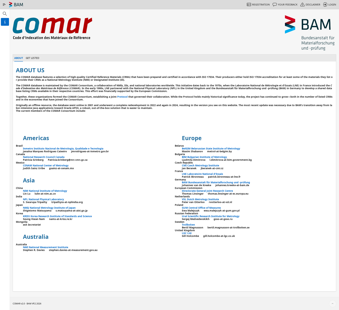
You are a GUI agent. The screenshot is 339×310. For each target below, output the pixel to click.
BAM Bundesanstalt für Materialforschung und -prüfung (216, 182)
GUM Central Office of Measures (201, 207)
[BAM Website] (310, 33)
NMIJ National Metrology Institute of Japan (49, 207)
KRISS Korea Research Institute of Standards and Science (57, 216)
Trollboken (188, 224)
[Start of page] (332, 303)
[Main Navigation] (4, 4)
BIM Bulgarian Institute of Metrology (204, 157)
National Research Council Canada (43, 157)
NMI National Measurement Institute (45, 247)
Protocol (122, 96)
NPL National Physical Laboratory (43, 199)
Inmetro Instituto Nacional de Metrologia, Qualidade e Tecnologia (63, 148)
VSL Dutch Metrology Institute (200, 199)
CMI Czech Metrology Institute (200, 165)
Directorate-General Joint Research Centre (207, 190)
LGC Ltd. (187, 233)
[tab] (18, 58)
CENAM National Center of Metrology (46, 165)
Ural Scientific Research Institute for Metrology (210, 216)
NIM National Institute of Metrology (45, 190)
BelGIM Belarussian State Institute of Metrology (211, 148)
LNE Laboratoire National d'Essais (202, 174)
